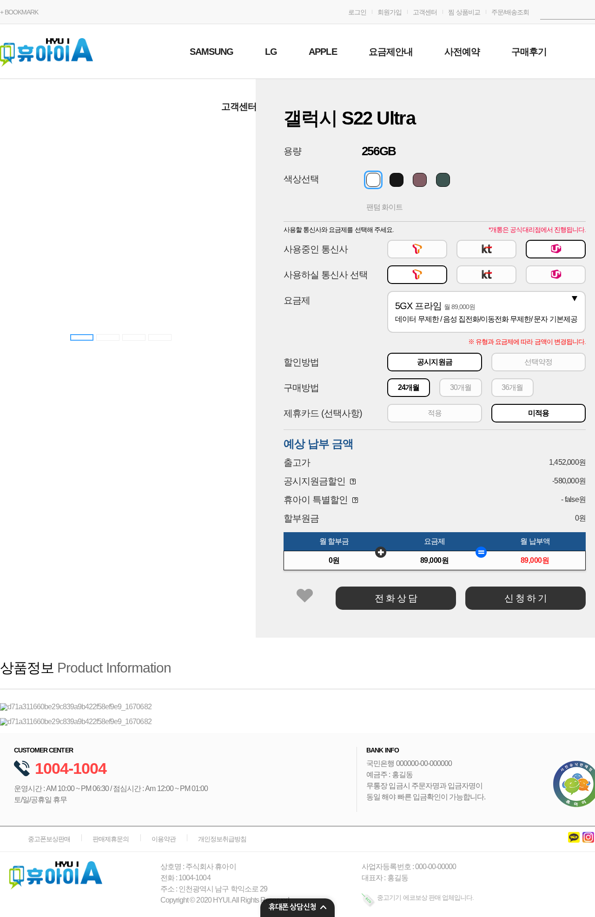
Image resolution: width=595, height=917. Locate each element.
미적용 (538, 413)
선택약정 (538, 362)
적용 (435, 413)
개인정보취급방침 (222, 839)
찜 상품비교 (464, 12)
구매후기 (529, 51)
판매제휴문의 (111, 839)
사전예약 (462, 51)
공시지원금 (434, 362)
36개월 (512, 387)
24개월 (408, 387)
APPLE (323, 51)
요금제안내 (391, 51)
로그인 (357, 12)
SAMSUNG (211, 51)
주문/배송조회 (510, 12)
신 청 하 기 (525, 598)
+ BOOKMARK (19, 12)
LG (271, 51)
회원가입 (389, 12)
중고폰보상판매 (49, 839)
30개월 (460, 387)
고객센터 (425, 12)
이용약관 (164, 839)
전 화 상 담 (396, 598)
